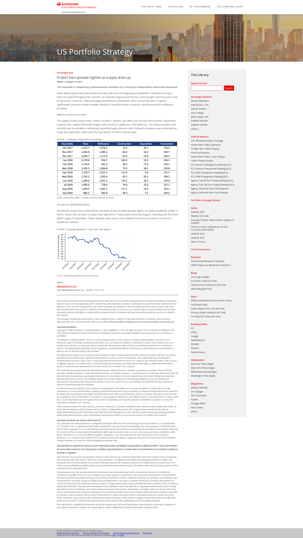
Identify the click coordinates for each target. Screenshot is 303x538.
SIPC (114, 535)
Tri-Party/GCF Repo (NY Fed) (205, 316)
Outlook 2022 (198, 233)
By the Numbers (200, 6)
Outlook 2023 (198, 211)
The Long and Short (230, 6)
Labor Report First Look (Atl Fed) (208, 308)
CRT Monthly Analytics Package (207, 140)
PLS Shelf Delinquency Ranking (206, 172)
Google (194, 336)
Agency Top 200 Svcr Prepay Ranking (210, 184)
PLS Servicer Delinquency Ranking (208, 164)
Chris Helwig (197, 112)
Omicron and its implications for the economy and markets (209, 228)
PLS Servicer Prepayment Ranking (208, 168)
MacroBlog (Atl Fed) (201, 288)
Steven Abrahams (200, 100)
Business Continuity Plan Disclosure (96, 533)
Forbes (194, 399)
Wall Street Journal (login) (204, 371)
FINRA (121, 535)
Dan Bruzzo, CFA (199, 104)
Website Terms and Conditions (68, 533)
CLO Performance (200, 249)
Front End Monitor (200, 152)
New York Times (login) (203, 367)
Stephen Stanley (199, 124)
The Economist (198, 395)
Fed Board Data (199, 304)
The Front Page (151, 6)
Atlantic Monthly (199, 387)
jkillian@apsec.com (67, 286)
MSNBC (195, 344)
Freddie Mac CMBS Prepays (205, 148)
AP (192, 328)
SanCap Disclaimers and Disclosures (126, 533)
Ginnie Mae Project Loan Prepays (208, 156)
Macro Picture (198, 241)
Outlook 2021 (198, 237)
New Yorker (197, 407)
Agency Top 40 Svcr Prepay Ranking (209, 180)
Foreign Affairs (198, 403)
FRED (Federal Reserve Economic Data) (211, 300)
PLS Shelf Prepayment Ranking (206, 176)
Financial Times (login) (202, 363)
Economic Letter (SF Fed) (204, 280)
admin (60, 81)
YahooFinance (198, 352)
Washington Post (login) (203, 375)
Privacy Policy (147, 533)
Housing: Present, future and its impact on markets (212, 221)
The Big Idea (175, 6)
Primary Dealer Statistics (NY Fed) (208, 312)
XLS (228, 164)
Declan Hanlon (198, 108)
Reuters (195, 348)
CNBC (194, 332)
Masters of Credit (200, 215)
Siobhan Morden (199, 120)
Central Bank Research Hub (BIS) (207, 261)
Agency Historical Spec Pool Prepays (209, 192)
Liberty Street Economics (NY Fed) (208, 284)
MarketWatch (198, 340)
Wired (194, 411)
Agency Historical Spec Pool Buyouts (210, 188)
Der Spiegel (197, 391)
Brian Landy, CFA (199, 116)
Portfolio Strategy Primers (205, 200)
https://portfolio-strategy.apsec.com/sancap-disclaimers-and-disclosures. (142, 321)
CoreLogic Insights (200, 276)
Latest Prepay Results (202, 160)
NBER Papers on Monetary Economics (210, 265)
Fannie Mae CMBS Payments (206, 144)
